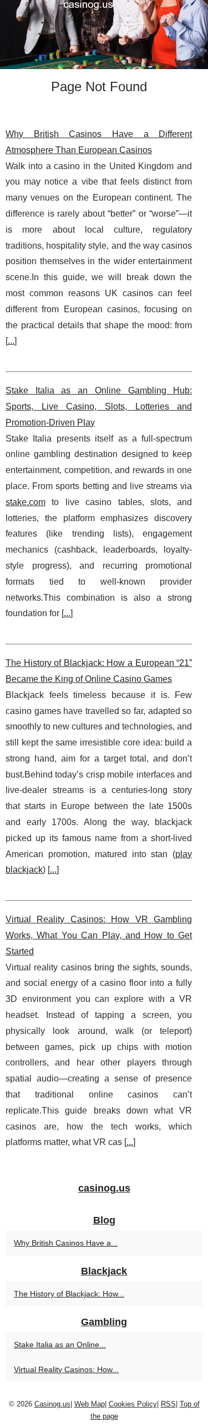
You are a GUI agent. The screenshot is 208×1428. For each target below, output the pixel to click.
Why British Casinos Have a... (66, 1242)
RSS (168, 1404)
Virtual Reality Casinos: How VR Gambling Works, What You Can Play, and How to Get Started (99, 935)
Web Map (89, 1404)
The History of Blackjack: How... (69, 1293)
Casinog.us (52, 1404)
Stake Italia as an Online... (60, 1344)
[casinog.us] (104, 34)
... (11, 340)
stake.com (25, 502)
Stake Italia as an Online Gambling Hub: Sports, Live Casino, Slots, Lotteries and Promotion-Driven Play (99, 406)
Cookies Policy (133, 1404)
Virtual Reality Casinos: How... (66, 1369)
